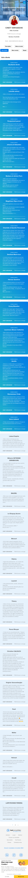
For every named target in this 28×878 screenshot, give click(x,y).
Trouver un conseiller (14, 837)
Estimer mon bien (20, 13)
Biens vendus (15, 50)
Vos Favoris (18, 840)
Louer (14, 835)
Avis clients (4, 50)
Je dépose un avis (8, 13)
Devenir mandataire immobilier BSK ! (14, 848)
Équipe (24, 50)
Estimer (20, 835)
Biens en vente (19, 46)
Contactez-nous (18, 842)
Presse (9, 842)
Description (8, 46)
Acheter (8, 835)
